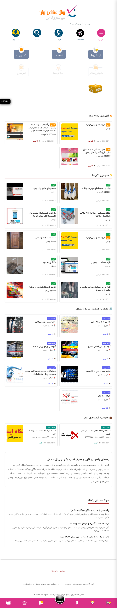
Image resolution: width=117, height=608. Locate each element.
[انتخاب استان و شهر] (58, 34)
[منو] (101, 34)
